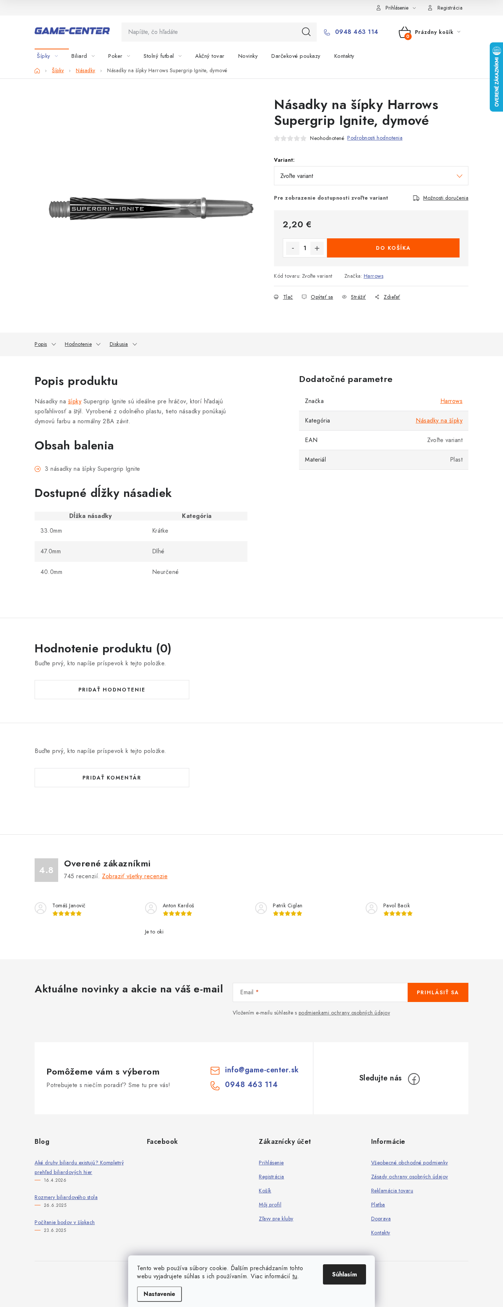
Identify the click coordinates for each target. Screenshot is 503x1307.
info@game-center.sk (262, 1070)
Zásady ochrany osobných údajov (409, 1176)
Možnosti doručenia (445, 198)
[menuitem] (52, 56)
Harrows (374, 276)
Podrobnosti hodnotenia (374, 137)
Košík (265, 1190)
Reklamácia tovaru (392, 1190)
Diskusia (119, 344)
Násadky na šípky (439, 420)
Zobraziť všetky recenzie (135, 876)
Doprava (381, 1218)
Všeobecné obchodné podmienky (409, 1162)
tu (294, 1276)
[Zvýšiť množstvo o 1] (317, 248)
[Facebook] (414, 1079)
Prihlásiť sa (438, 992)
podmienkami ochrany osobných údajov (344, 1012)
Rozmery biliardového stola (66, 1197)
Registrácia (450, 7)
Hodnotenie (78, 344)
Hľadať (306, 32)
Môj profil (270, 1204)
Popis (41, 344)
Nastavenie (159, 1294)
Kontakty (380, 1232)
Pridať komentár (111, 777)
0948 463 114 (356, 32)
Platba (378, 1204)
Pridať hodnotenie (111, 689)
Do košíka (393, 248)
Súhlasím (344, 1274)
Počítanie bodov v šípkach (65, 1222)
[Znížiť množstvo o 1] (292, 248)
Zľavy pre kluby (276, 1218)
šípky (75, 401)
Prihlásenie (271, 1162)
